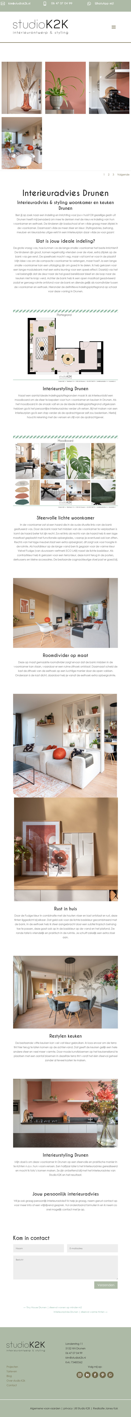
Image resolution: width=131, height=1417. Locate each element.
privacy (68, 1408)
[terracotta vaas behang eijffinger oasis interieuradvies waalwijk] (22, 114)
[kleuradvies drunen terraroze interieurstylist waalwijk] (65, 114)
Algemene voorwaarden (45, 1408)
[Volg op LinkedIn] (87, 1375)
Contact (12, 1385)
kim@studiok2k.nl (19, 3)
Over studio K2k (16, 1380)
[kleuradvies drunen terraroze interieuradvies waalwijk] (109, 114)
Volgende (123, 174)
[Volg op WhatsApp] (110, 1375)
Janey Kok (111, 1408)
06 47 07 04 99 (61, 3)
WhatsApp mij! (104, 3)
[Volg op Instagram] (80, 1375)
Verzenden (105, 1285)
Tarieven (12, 1371)
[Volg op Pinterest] (103, 1375)
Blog (9, 1376)
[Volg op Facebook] (95, 1375)
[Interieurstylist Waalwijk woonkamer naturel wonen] (22, 169)
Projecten (12, 1366)
